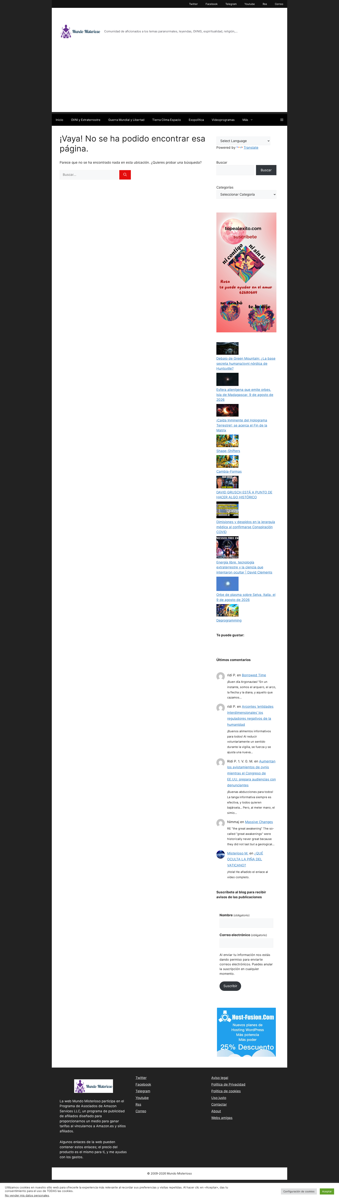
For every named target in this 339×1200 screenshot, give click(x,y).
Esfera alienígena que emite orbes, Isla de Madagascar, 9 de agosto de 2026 (244, 395)
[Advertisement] (169, 84)
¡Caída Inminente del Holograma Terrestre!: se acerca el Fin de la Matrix (241, 425)
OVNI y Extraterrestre (85, 120)
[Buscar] (125, 175)
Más (245, 120)
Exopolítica (196, 120)
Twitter (193, 3)
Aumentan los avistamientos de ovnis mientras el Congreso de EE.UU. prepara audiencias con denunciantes (251, 773)
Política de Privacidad (228, 1084)
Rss (265, 3)
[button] (281, 120)
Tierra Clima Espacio (166, 120)
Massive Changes (259, 822)
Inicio (59, 120)
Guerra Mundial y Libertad (126, 120)
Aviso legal (219, 1078)
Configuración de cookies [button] (298, 1191)
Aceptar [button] (327, 1191)
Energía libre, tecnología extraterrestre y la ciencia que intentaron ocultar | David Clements (244, 567)
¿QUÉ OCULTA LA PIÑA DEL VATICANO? (245, 859)
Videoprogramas (223, 120)
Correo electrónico (243, 935)
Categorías (224, 187)
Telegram (231, 3)
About (216, 1111)
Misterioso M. (237, 853)
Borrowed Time (254, 675)
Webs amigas (221, 1118)
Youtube (249, 3)
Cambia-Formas (229, 471)
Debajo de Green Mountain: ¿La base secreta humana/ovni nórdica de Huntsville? (245, 363)
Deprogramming (228, 620)
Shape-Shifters (228, 451)
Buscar (221, 162)
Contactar (219, 1104)
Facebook (212, 3)
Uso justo (218, 1098)
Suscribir (230, 986)
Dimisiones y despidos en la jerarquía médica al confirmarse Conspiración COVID (245, 527)
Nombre (235, 915)
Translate (251, 148)
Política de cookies (226, 1091)
